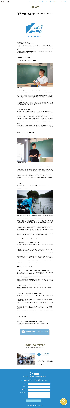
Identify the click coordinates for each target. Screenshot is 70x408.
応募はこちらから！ (20, 324)
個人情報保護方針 (38, 376)
